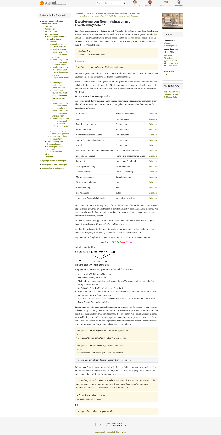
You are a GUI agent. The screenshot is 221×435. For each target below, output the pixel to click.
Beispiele (153, 119)
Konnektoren (50, 29)
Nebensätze (49, 157)
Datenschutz (111, 432)
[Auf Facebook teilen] (164, 74)
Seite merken (172, 58)
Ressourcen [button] (165, 5)
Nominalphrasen (51, 34)
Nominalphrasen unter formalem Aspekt (92, 16)
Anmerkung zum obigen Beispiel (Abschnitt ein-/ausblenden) (104, 360)
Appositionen (57, 90)
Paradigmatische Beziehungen (54, 164)
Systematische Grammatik (84, 14)
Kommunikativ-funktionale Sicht (55, 168)
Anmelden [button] (179, 5)
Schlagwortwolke (171, 94)
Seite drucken (172, 63)
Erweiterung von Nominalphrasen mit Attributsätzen (60, 113)
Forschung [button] (134, 5)
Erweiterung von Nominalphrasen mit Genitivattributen (60, 62)
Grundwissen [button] (149, 5)
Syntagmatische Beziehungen (54, 161)
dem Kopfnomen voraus (138, 81)
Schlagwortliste (170, 97)
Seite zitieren (171, 66)
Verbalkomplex (51, 31)
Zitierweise (121, 432)
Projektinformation (172, 92)
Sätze (47, 154)
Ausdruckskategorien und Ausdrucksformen (111, 14)
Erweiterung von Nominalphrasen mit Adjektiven (60, 54)
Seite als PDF (171, 61)
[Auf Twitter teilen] (167, 74)
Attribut (167, 43)
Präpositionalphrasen (53, 152)
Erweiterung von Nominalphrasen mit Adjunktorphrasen (60, 105)
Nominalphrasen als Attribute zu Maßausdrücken (60, 85)
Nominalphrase (170, 46)
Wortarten (49, 26)
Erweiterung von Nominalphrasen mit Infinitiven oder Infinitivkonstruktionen (60, 123)
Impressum (99, 432)
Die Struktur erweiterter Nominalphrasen (123, 16)
